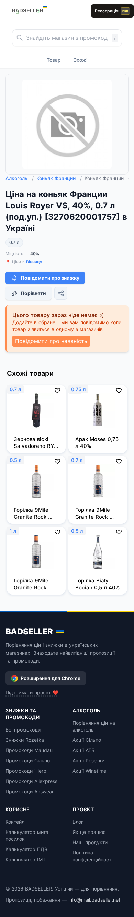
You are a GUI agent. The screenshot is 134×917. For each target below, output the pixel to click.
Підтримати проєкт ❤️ (31, 692)
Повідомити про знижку (50, 278)
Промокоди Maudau (29, 750)
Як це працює (89, 832)
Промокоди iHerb (25, 771)
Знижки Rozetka (24, 740)
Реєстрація (111, 10)
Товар (54, 60)
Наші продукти (90, 842)
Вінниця (34, 261)
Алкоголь (19, 178)
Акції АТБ (83, 750)
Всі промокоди (23, 730)
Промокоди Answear (29, 791)
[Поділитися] (60, 293)
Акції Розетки (88, 760)
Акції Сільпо (86, 740)
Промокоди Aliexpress (31, 781)
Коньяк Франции (59, 178)
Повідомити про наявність (51, 341)
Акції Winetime (89, 771)
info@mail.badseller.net (94, 900)
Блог (77, 822)
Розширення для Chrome (50, 678)
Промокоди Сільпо (27, 760)
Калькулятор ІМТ (25, 859)
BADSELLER (29, 631)
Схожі (80, 60)
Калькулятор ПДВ (26, 849)
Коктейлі (15, 822)
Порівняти (33, 293)
